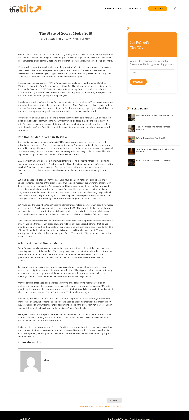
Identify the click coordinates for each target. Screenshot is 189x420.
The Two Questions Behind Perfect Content (153, 128)
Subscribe (157, 8)
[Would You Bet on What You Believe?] (131, 162)
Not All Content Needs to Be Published (154, 115)
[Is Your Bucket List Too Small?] (131, 139)
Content (86, 38)
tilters (46, 360)
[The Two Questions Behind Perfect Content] (131, 128)
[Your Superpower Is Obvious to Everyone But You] (131, 151)
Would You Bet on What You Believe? (153, 160)
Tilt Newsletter (110, 8)
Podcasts (133, 8)
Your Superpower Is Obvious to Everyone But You (155, 150)
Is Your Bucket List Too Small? (150, 138)
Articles (77, 38)
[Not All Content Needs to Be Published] (131, 117)
